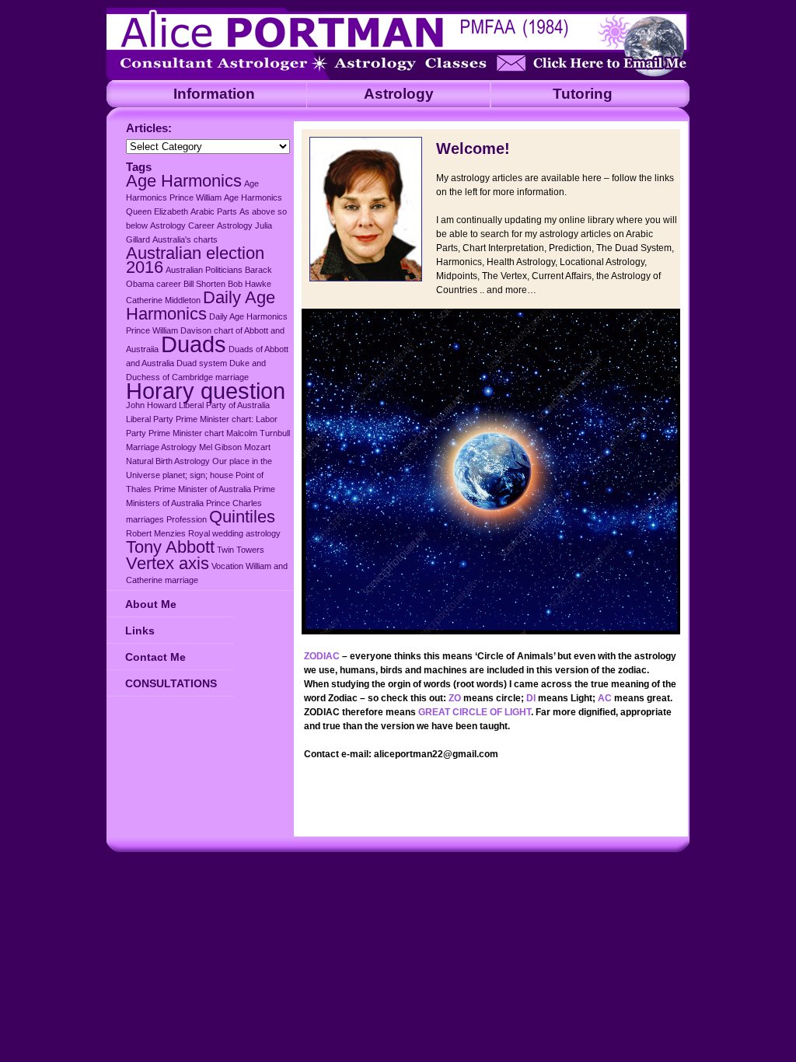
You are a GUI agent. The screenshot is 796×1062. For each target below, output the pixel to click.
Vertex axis (167, 563)
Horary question (205, 390)
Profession (186, 519)
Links (140, 630)
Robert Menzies (156, 533)
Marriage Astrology (161, 447)
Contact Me (155, 657)
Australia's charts (185, 239)
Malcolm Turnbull (258, 433)
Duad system (201, 363)
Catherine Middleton (163, 300)
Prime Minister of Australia (202, 489)
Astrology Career (182, 225)
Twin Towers (240, 549)
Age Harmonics (184, 180)
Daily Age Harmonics (200, 305)
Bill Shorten (204, 283)
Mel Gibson (220, 447)
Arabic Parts (213, 211)
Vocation (227, 566)
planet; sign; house (197, 475)
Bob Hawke (249, 283)
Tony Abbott (170, 547)
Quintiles (242, 516)
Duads (193, 344)
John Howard (151, 405)
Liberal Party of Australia (224, 405)
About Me (150, 604)
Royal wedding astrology (234, 533)
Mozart (257, 447)
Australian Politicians (204, 269)
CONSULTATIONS (171, 683)
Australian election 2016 (195, 260)
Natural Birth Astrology (168, 461)
